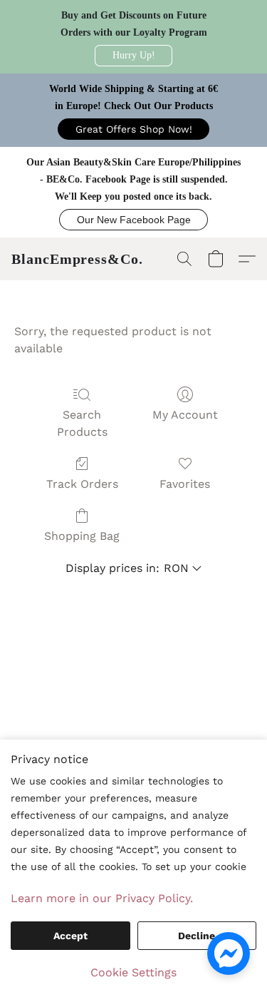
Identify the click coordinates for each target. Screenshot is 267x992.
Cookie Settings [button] (133, 972)
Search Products (82, 423)
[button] (133, 55)
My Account (185, 414)
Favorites (184, 484)
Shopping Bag (82, 536)
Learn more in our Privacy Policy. (102, 898)
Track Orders (82, 484)
